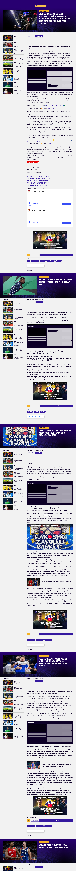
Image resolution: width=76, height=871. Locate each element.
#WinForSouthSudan (57, 105)
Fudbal (15, 36)
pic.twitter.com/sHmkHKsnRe (34, 107)
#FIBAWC (48, 105)
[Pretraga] (65, 2)
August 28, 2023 (50, 108)
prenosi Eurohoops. (46, 758)
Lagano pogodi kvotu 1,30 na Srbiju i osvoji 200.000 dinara (56, 581)
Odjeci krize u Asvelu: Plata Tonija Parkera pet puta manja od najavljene (18, 92)
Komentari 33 (30, 301)
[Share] (28, 255)
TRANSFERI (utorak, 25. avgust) (18, 38)
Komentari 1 (30, 452)
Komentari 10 (30, 36)
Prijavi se (70, 1)
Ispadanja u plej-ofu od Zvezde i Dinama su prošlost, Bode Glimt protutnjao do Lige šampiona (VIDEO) (18, 72)
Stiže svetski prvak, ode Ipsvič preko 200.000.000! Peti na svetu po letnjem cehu (18, 78)
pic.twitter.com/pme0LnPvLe (34, 141)
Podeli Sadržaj (43, 11)
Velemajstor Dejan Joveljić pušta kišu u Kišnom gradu (18, 85)
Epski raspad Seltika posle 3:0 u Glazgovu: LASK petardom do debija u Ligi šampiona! (18, 45)
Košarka (15, 89)
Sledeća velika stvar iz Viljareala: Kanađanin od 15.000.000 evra (18, 52)
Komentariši (39, 36)
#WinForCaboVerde (66, 140)
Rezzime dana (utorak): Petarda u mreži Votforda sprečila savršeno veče (18, 65)
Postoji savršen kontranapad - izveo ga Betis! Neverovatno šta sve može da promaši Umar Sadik (18, 58)
